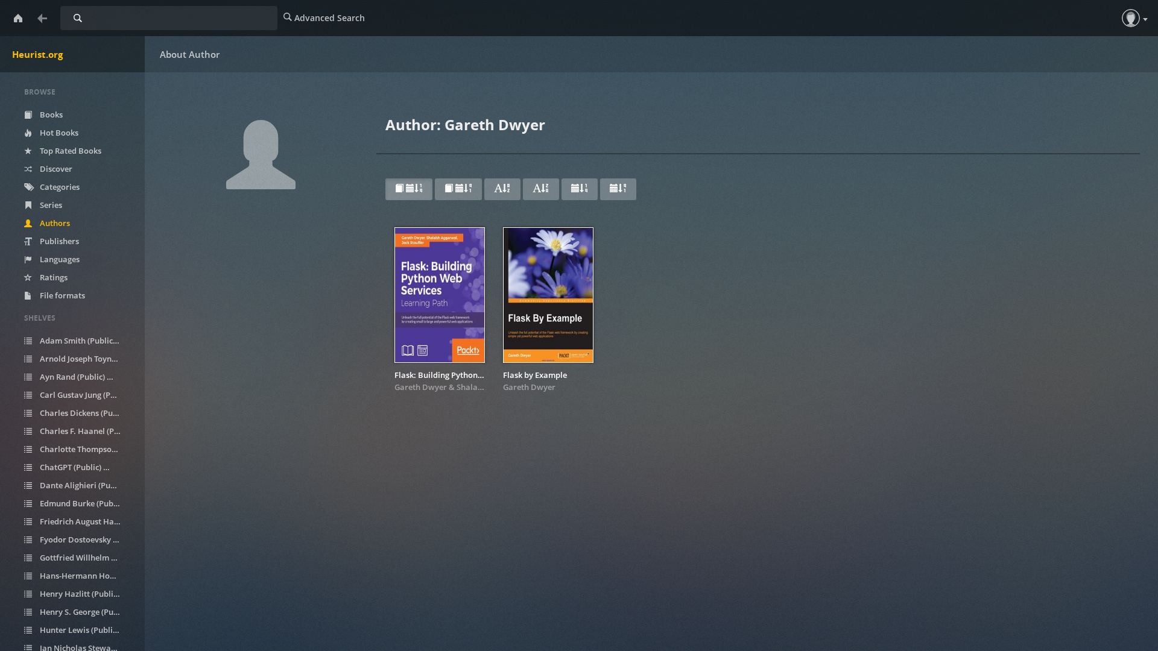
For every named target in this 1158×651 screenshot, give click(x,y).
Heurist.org (37, 54)
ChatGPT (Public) (77, 467)
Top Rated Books (69, 150)
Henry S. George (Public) (87, 611)
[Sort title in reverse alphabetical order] (541, 189)
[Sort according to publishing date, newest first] (580, 189)
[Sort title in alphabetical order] (502, 189)
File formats (61, 295)
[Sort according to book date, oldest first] (458, 189)
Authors (54, 223)
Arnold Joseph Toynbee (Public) (87, 358)
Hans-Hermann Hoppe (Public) (87, 575)
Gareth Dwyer (420, 387)
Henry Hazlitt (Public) (84, 593)
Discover (55, 168)
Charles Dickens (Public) (87, 412)
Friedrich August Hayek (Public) (87, 521)
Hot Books (58, 132)
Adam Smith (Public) (84, 340)
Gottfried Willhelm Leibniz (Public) (87, 557)
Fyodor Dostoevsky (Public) (87, 539)
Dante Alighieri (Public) (87, 485)
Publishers (58, 241)
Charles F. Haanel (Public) (87, 431)
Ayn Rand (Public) (78, 376)
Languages (59, 259)
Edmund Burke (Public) (87, 503)
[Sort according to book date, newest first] (408, 189)
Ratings (53, 277)
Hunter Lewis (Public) (83, 629)
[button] (1131, 18)
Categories (59, 186)
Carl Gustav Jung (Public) (87, 394)
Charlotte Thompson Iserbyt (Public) (87, 449)
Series (50, 205)
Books (50, 114)
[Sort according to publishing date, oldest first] (618, 189)
